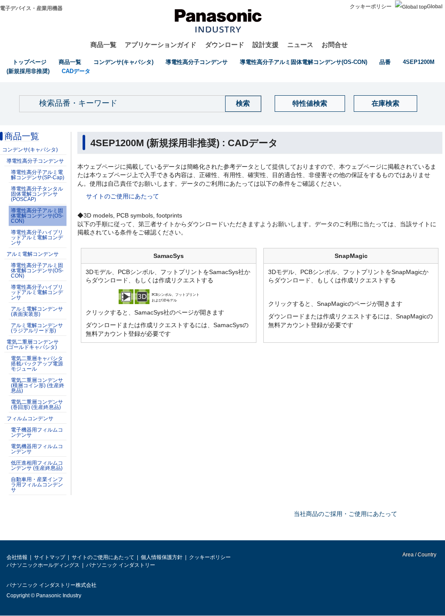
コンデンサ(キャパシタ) (123, 62)
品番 (385, 62)
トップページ (29, 62)
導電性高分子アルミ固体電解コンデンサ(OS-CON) (303, 62)
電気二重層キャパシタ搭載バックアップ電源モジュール (37, 363)
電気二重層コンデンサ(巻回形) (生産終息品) (37, 404)
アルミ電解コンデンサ (33, 254)
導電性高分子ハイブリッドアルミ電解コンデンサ (37, 237)
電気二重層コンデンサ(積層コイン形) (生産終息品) (37, 385)
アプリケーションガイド (160, 44)
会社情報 (17, 557)
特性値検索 (309, 103)
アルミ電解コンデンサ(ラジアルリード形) (37, 328)
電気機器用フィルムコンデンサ (37, 449)
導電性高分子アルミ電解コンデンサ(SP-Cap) (37, 175)
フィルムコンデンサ (30, 418)
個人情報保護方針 (162, 557)
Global (434, 6)
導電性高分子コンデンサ (197, 62)
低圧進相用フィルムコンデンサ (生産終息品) (37, 465)
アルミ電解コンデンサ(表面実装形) (37, 311)
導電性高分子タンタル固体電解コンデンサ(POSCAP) (37, 194)
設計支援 (265, 44)
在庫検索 (385, 103)
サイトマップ (49, 557)
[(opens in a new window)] (169, 295)
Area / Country (419, 555)
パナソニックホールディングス (43, 565)
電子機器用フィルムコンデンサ (37, 432)
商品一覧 (103, 44)
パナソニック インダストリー (120, 565)
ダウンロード (224, 44)
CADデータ (76, 71)
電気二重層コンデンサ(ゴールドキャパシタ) (33, 344)
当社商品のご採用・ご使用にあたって (345, 513)
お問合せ (335, 44)
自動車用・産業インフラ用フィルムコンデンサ (37, 484)
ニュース (300, 44)
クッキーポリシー (371, 6)
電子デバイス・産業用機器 (31, 8)
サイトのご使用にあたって (122, 196)
